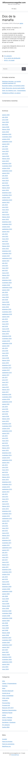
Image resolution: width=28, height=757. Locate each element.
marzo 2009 (5, 603)
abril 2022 (5, 241)
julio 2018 (5, 348)
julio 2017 (5, 377)
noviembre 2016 (6, 397)
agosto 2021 (5, 260)
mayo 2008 (5, 628)
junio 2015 (5, 438)
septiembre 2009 (7, 591)
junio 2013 (5, 496)
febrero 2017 (6, 389)
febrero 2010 (6, 584)
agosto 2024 (5, 173)
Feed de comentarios (8, 744)
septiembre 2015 (7, 431)
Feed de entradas (7, 741)
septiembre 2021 (7, 258)
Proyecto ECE (6, 705)
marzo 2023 (5, 214)
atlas (3, 681)
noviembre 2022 (7, 224)
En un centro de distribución (12, 58)
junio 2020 (5, 295)
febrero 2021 (6, 275)
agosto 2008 (5, 620)
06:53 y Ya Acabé (9, 60)
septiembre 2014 (7, 460)
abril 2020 (5, 299)
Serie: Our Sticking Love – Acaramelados (14, 90)
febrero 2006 (6, 654)
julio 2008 (5, 623)
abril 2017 (5, 384)
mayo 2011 (5, 557)
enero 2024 (5, 190)
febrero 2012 (6, 535)
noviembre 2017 (6, 367)
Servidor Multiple (7, 720)
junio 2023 (5, 207)
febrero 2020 (6, 304)
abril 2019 (5, 326)
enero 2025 (5, 161)
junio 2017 (5, 380)
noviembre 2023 (7, 195)
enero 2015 (5, 450)
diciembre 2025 (6, 134)
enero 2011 (5, 567)
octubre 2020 (6, 285)
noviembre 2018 (6, 338)
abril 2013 (5, 501)
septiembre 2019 (7, 314)
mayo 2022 (5, 239)
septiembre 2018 (7, 343)
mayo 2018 (5, 353)
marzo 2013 (5, 504)
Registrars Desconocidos (9, 710)
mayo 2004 (5, 669)
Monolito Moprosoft (7, 690)
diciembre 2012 (6, 511)
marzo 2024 (5, 185)
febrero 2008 (6, 632)
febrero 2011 (5, 564)
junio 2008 (5, 625)
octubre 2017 (6, 370)
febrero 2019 (6, 331)
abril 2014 (5, 472)
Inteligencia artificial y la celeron (11, 93)
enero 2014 (5, 479)
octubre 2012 (6, 516)
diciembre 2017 (6, 365)
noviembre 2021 (6, 253)
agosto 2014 (5, 462)
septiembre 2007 (7, 645)
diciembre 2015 (6, 423)
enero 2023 (5, 219)
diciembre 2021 (6, 251)
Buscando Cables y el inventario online (13, 85)
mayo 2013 (5, 499)
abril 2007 (5, 650)
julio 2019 (5, 319)
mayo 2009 (5, 598)
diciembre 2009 (6, 586)
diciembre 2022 (6, 222)
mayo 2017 (5, 382)
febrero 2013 (6, 506)
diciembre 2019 (6, 309)
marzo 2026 (5, 127)
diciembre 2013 (6, 482)
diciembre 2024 (6, 163)
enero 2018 (5, 363)
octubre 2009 (6, 589)
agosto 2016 (5, 404)
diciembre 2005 (6, 657)
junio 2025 (5, 149)
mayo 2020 (5, 297)
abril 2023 (5, 212)
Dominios (4, 686)
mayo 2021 (5, 268)
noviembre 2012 (6, 513)
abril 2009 (5, 601)
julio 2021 (5, 263)
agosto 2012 (5, 521)
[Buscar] (24, 69)
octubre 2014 (6, 457)
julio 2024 (5, 175)
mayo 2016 (5, 411)
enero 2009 (5, 608)
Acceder (4, 739)
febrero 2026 (6, 129)
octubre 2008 (6, 615)
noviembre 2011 (6, 543)
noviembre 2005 (7, 659)
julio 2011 (4, 552)
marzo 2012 (5, 533)
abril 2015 (5, 443)
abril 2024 (5, 183)
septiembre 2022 (7, 229)
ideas (3, 688)
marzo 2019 (5, 329)
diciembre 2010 (6, 569)
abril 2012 (5, 530)
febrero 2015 (6, 448)
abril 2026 (5, 124)
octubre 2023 (6, 197)
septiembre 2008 (7, 618)
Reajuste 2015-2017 (8, 708)
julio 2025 (5, 146)
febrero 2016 (6, 419)
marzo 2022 (5, 243)
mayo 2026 (5, 122)
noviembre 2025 (7, 136)
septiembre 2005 (7, 662)
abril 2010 (5, 579)
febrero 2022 (6, 246)
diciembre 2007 (6, 637)
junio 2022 (5, 236)
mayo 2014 (5, 470)
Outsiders (5, 700)
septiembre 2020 (7, 287)
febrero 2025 (6, 158)
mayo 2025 (5, 151)
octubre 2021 (6, 256)
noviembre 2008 (7, 613)
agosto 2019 (5, 316)
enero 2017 (5, 392)
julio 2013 (5, 494)
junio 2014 (5, 467)
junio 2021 (5, 265)
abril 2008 (5, 630)
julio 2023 (5, 205)
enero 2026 (5, 132)
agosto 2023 (5, 202)
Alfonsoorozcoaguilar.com (14, 2)
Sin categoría (8, 56)
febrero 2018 (6, 360)
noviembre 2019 (6, 312)
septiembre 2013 (7, 489)
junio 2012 (5, 526)
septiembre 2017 (7, 372)
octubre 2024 (6, 168)
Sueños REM (5, 727)
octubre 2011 (6, 545)
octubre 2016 (6, 399)
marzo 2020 (5, 302)
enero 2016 (5, 421)
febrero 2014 (6, 477)
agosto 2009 (6, 594)
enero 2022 (5, 248)
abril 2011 (5, 560)
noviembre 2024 (7, 166)
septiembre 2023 (7, 200)
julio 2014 (5, 465)
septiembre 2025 (7, 141)
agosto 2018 (5, 346)
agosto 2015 (5, 433)
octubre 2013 (6, 487)
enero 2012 (5, 538)
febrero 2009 (6, 606)
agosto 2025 (5, 144)
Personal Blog (6, 703)
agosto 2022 (5, 231)
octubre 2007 (6, 642)
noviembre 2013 (6, 484)
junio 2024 (5, 178)
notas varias (5, 698)
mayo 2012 (5, 528)
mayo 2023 (5, 209)
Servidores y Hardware (8, 722)
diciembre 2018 (6, 336)
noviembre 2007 (7, 640)
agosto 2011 (5, 550)
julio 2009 (5, 596)
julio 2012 (5, 523)
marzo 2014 (5, 474)
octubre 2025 (6, 139)
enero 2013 (5, 508)
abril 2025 (5, 153)
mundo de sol (6, 693)
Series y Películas (7, 717)
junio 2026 (5, 119)
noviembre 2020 (7, 282)
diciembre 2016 (6, 394)
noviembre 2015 (6, 426)
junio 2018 (5, 350)
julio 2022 (5, 234)
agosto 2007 (5, 647)
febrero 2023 (6, 217)
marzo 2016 (5, 416)
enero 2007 (5, 652)
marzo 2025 (5, 156)
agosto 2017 (5, 375)
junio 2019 (5, 321)
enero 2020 (5, 307)
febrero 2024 (6, 188)
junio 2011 (5, 555)
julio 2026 (5, 117)
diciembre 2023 (6, 192)
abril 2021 (5, 270)
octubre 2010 (6, 574)
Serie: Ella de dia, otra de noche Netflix (13, 88)
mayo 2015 (5, 440)
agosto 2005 (5, 664)
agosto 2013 (5, 491)
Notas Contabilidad (7, 695)
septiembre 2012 (7, 518)
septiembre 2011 (7, 547)
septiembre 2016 (7, 401)
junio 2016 (5, 409)
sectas (4, 715)
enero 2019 (5, 333)
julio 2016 (5, 406)
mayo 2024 (5, 180)
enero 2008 (5, 635)
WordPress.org (6, 746)
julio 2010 (5, 577)
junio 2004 (5, 667)
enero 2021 (5, 277)
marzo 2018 (5, 358)
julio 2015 (5, 436)
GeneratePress (15, 754)
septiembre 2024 (7, 170)
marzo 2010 (5, 581)
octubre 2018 (6, 341)
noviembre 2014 (6, 455)
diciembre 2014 (6, 453)
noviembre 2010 (6, 572)
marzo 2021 (5, 273)
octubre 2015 (6, 428)
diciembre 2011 (6, 540)
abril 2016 (5, 414)
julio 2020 (5, 292)
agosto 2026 (5, 115)
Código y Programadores (9, 683)
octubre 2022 (6, 226)
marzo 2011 (5, 562)
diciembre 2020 (6, 280)
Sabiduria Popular (7, 712)
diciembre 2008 (6, 611)
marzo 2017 (5, 387)
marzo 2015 (5, 445)
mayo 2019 (5, 324)
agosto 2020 (5, 290)
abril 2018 (5, 355)
